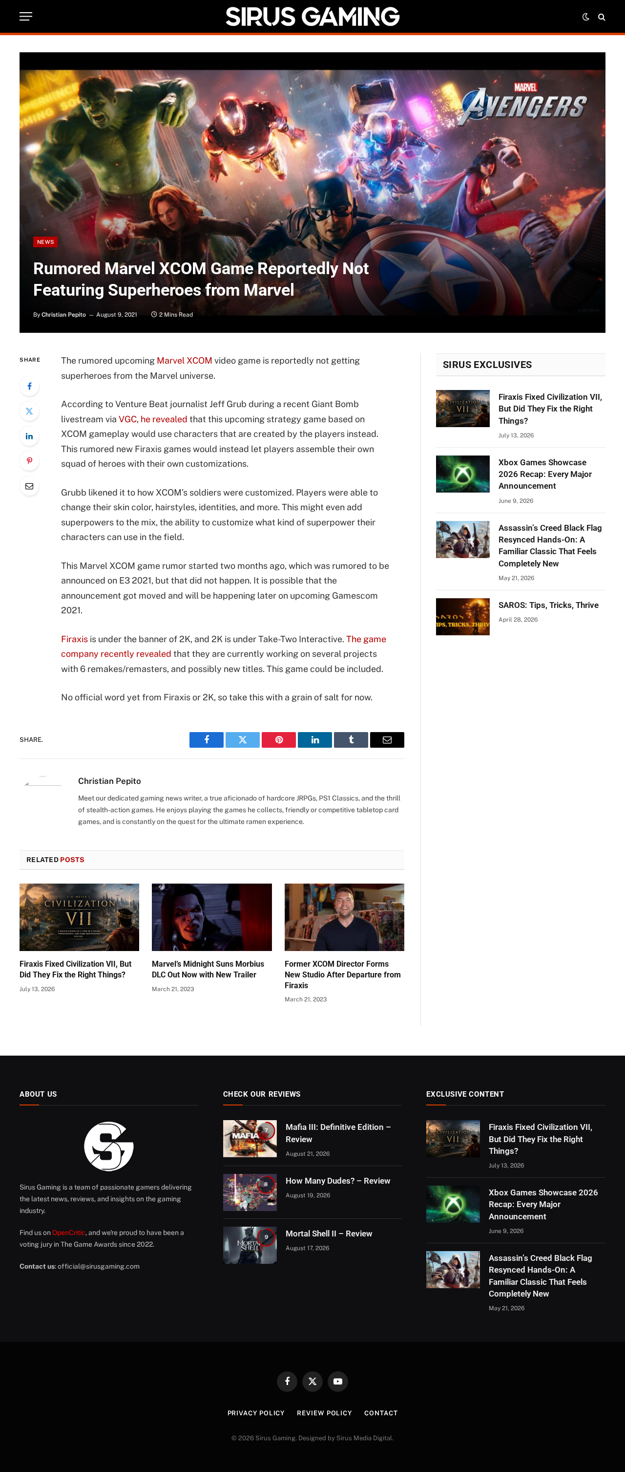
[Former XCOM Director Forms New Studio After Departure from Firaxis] (344, 917)
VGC (128, 419)
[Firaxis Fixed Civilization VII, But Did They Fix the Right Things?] (79, 917)
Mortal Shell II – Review (329, 1233)
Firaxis (74, 639)
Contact (380, 1413)
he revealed (163, 419)
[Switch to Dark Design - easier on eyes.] (586, 17)
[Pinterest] (29, 461)
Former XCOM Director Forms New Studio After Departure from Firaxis (343, 974)
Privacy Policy (256, 1413)
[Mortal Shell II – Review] (250, 1245)
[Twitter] (29, 411)
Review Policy (324, 1413)
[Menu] (26, 16)
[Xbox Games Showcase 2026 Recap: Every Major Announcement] (463, 474)
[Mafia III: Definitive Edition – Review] (250, 1138)
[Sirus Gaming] (312, 16)
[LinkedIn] (29, 436)
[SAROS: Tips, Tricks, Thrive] (463, 616)
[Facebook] (29, 386)
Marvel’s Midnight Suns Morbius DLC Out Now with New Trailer (208, 969)
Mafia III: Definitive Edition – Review (338, 1133)
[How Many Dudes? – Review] (250, 1192)
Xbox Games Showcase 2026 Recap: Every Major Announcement (545, 474)
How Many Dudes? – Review (338, 1181)
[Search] (600, 16)
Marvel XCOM (184, 360)
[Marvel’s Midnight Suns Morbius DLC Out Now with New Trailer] (211, 917)
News (45, 242)
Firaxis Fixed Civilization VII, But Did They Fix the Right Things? (75, 969)
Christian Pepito (64, 314)
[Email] (29, 486)
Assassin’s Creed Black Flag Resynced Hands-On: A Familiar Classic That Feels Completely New (550, 545)
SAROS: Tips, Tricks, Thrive (549, 605)
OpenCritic (68, 1232)
